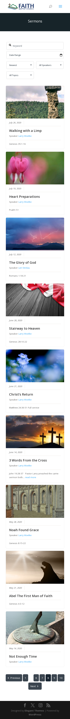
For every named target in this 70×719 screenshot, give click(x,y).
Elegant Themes (34, 710)
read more (30, 477)
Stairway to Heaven (24, 328)
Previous (15, 677)
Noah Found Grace (24, 530)
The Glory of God (22, 262)
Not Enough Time (23, 656)
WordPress (35, 714)
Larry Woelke (25, 135)
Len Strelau (24, 267)
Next (33, 686)
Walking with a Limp (25, 130)
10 (61, 677)
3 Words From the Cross (28, 460)
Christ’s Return (21, 394)
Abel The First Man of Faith (30, 596)
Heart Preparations (24, 196)
